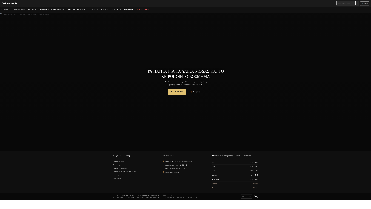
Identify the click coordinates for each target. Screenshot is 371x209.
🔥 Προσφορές (195, 92)
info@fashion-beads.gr (172, 172)
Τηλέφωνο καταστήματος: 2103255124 (176, 165)
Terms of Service (184, 197)
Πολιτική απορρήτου (118, 162)
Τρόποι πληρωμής (118, 165)
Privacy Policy (166, 197)
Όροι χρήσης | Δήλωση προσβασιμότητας (124, 171)
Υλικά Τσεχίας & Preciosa (122, 10)
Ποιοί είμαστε (117, 178)
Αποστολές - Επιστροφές (120, 168)
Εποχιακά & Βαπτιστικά (78, 10)
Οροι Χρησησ (246, 196)
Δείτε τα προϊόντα (177, 92)
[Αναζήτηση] (357, 3)
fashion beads (9, 3)
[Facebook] (256, 196)
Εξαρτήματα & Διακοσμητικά (52, 10)
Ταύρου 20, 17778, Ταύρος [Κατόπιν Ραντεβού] (178, 161)
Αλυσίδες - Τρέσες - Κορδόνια (24, 10)
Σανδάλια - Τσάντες (100, 10)
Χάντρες (4, 10)
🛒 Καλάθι (365, 3)
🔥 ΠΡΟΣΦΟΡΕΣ (143, 10)
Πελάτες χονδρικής (118, 175)
